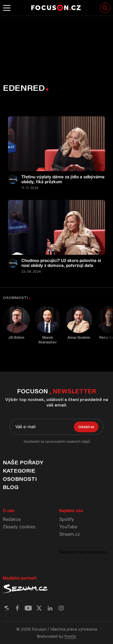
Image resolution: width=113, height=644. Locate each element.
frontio (70, 636)
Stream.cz (69, 534)
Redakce (12, 519)
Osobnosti (20, 479)
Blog (10, 487)
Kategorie (19, 470)
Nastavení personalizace (83, 552)
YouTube (68, 526)
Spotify (66, 519)
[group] (16, 323)
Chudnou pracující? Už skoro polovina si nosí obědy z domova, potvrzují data (61, 263)
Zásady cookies (19, 526)
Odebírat (86, 426)
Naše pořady (23, 462)
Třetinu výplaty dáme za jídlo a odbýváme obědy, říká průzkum (62, 179)
